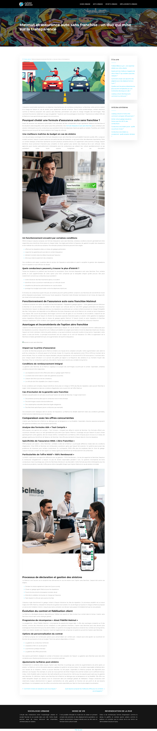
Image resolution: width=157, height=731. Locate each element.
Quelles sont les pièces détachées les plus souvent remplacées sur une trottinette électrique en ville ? (123, 89)
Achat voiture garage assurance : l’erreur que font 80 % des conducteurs (121, 121)
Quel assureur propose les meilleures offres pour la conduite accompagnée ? (84, 690)
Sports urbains (111, 4)
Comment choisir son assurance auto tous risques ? (40, 689)
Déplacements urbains (128, 4)
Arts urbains (98, 4)
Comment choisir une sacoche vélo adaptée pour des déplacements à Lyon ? (122, 81)
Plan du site (78, 730)
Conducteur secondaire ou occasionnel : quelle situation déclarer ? (123, 134)
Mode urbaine (85, 4)
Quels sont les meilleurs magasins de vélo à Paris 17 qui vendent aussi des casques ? (123, 73)
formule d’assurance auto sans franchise (79, 126)
